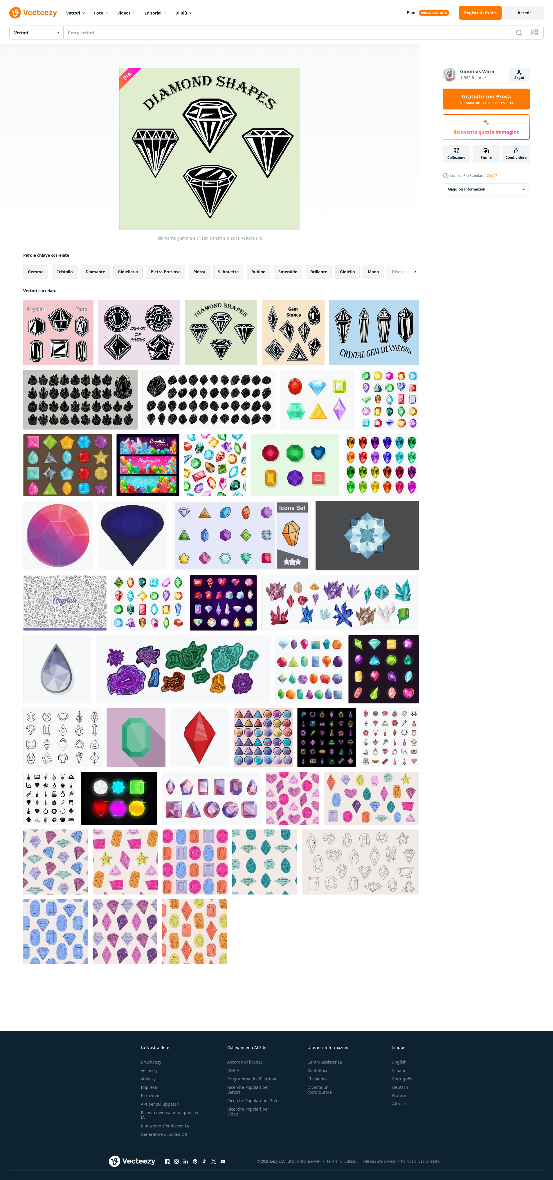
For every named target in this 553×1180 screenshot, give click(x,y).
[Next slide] (410, 272)
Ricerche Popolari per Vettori (248, 1089)
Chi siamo (317, 1079)
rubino (258, 271)
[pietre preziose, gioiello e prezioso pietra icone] (223, 603)
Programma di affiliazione (252, 1079)
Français (400, 1095)
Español (400, 1070)
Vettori (73, 13)
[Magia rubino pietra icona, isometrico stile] (199, 737)
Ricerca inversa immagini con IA (169, 1115)
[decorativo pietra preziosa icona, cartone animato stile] (58, 535)
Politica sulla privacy (378, 1161)
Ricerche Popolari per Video (248, 1111)
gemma (36, 271)
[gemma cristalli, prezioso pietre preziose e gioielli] (147, 465)
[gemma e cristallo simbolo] (58, 332)
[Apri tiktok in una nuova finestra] (204, 1161)
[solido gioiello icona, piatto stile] (136, 737)
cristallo (64, 271)
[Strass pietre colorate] (67, 465)
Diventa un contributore (319, 1089)
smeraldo (288, 271)
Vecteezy (149, 1070)
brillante (318, 271)
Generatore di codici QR (164, 1134)
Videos (124, 13)
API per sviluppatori (160, 1104)
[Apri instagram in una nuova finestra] (176, 1161)
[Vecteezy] (33, 13)
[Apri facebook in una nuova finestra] (167, 1161)
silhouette (228, 271)
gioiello (347, 271)
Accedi (524, 12)
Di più (181, 13)
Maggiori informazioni (467, 189)
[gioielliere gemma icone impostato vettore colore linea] (390, 737)
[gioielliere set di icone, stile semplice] (49, 798)
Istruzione (151, 1095)
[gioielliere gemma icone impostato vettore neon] (326, 737)
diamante (95, 271)
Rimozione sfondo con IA (165, 1126)
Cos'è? (492, 175)
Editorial (153, 13)
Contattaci (317, 1070)
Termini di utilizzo (341, 1161)
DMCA (233, 1070)
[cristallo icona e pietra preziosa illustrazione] (374, 332)
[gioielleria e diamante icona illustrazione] (139, 332)
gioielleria (128, 271)
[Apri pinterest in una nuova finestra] (195, 1161)
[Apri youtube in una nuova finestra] (223, 1161)
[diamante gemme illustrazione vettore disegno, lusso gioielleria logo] (367, 535)
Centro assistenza (324, 1062)
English (399, 1062)
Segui (519, 77)
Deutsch (400, 1087)
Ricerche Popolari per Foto (252, 1100)
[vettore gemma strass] (295, 465)
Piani (412, 12)
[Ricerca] (519, 32)
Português (402, 1079)
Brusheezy (151, 1062)
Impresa (149, 1087)
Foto (98, 13)
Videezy (148, 1079)
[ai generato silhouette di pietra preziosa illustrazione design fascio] (208, 400)
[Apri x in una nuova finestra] (213, 1161)
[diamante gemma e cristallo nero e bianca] (221, 332)
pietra (199, 271)
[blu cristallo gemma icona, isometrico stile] (132, 535)
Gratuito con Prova (486, 99)
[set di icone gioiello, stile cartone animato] (309, 669)
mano (373, 271)
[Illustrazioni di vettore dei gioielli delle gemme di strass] (119, 798)
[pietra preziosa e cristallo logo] (293, 332)
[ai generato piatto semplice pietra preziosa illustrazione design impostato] (80, 400)
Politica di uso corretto (420, 1161)
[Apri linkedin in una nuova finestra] (185, 1161)
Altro (396, 1104)
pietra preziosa (166, 271)
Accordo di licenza (245, 1062)
